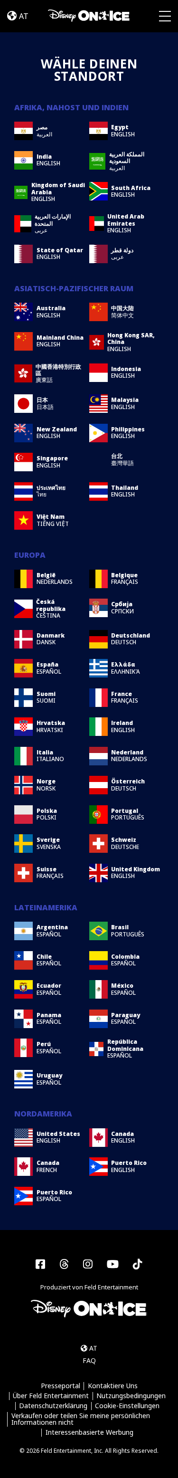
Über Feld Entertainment (51, 1396)
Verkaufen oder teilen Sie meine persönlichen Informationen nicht (80, 1419)
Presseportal (60, 1386)
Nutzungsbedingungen (131, 1396)
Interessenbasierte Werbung (89, 1433)
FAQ (89, 1360)
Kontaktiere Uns (113, 1386)
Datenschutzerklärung (53, 1406)
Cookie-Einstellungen (127, 1406)
